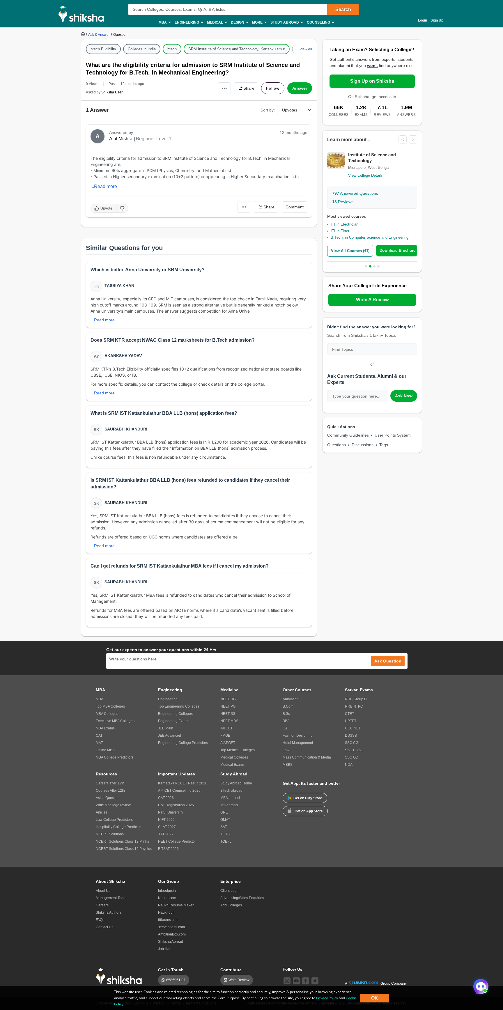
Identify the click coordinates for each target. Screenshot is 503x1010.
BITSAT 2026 (168, 849)
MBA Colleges (107, 714)
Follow (272, 88)
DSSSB (351, 735)
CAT (99, 735)
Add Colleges (231, 905)
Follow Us (292, 969)
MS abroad (229, 805)
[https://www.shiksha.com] (83, 34)
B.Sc (286, 714)
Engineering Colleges (175, 714)
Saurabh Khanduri (126, 429)
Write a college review (113, 805)
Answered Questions (355, 193)
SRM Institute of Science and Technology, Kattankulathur (236, 49)
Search (343, 9)
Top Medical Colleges (237, 750)
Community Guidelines (348, 435)
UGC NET (353, 728)
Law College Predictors (114, 820)
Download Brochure (397, 250)
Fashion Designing (298, 735)
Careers (102, 905)
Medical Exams (232, 765)
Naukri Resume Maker (176, 905)
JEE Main (165, 728)
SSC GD (351, 757)
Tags (383, 444)
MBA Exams (105, 728)
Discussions (362, 444)
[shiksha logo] (121, 976)
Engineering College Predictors (183, 743)
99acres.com (168, 920)
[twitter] (315, 980)
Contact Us (104, 927)
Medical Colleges (234, 757)
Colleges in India (142, 49)
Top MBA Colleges (110, 706)
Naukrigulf (166, 912)
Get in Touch (171, 970)
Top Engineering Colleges (178, 706)
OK (374, 997)
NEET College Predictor (177, 841)
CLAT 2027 (167, 827)
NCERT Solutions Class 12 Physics (124, 849)
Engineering (168, 699)
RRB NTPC (354, 706)
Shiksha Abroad (170, 942)
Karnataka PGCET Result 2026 (182, 783)
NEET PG (227, 706)
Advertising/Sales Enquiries (242, 898)
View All (306, 49)
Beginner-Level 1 (153, 138)
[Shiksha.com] (83, 13)
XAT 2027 (165, 834)
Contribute (231, 970)
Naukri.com (167, 898)
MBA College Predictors (114, 757)
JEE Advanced (169, 735)
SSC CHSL (354, 750)
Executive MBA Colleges (115, 721)
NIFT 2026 (166, 820)
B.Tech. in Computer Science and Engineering (369, 237)
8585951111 (176, 980)
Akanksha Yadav (123, 355)
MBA (99, 699)
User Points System (393, 435)
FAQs (100, 920)
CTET (349, 714)
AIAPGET (227, 743)
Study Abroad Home (236, 783)
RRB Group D (356, 699)
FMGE (225, 735)
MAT (99, 743)
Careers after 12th (110, 783)
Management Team (111, 898)
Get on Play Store (307, 798)
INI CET (226, 728)
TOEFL (225, 841)
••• (224, 88)
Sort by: (268, 110)
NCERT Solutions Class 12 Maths (122, 841)
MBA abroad (230, 798)
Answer (299, 88)
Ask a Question (108, 798)
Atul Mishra (120, 138)
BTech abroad (231, 790)
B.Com (288, 706)
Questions (336, 444)
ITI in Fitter (340, 231)
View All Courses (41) (350, 251)
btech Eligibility (103, 49)
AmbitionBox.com (172, 934)
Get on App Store (309, 811)
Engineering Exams (173, 721)
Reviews (342, 201)
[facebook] (305, 980)
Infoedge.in (167, 891)
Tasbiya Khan (119, 285)
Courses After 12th (110, 790)
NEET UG (228, 699)
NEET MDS (229, 721)
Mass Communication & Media (307, 757)
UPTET (350, 721)
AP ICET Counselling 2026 (179, 790)
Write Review (239, 980)
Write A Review (372, 299)
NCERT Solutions (110, 834)
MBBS (288, 765)
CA (285, 728)
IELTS (225, 834)
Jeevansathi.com (171, 927)
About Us (103, 891)
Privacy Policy (327, 997)
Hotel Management (298, 743)
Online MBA (105, 750)
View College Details (365, 175)
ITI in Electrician (344, 224)
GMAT (225, 820)
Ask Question (387, 661)
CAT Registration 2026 (176, 805)
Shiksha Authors (108, 912)
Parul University (170, 812)
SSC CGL (352, 743)
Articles (101, 812)
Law (286, 750)
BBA (286, 721)
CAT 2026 (166, 798)
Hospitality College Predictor (118, 827)
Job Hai (164, 949)
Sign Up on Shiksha (372, 81)
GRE (224, 812)
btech (172, 49)
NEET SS (227, 714)
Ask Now (403, 396)
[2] (479, 985)
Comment (295, 207)
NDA (349, 765)
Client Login (230, 891)
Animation (291, 699)
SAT (223, 827)
